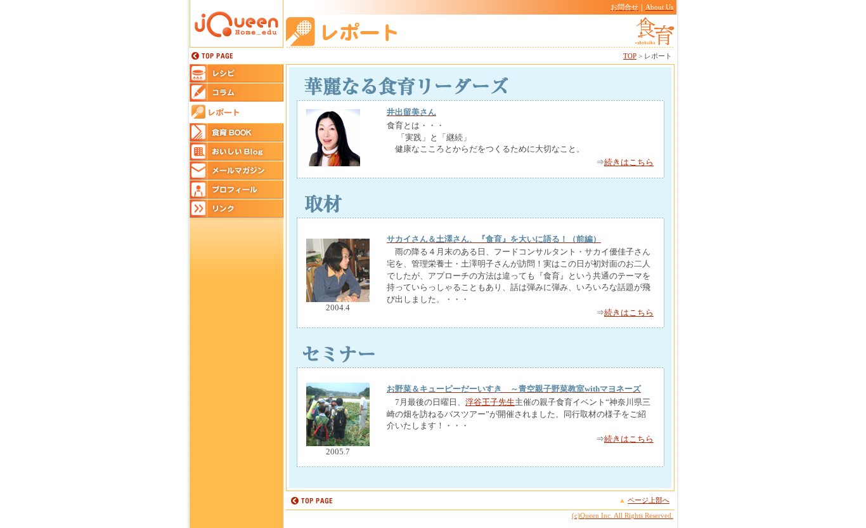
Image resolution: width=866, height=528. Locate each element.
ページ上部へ (648, 500)
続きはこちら (629, 162)
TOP (630, 56)
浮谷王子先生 (490, 402)
